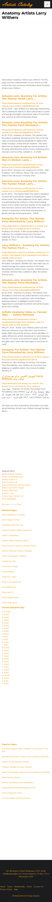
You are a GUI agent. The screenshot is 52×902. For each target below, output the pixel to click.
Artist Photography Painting (14, 556)
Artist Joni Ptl (7, 592)
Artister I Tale (8, 493)
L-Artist (5, 645)
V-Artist (5, 672)
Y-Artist (5, 681)
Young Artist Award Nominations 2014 (19, 787)
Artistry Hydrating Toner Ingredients (17, 782)
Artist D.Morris (8, 571)
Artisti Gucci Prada (10, 566)
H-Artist (5, 634)
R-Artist (5, 661)
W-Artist (6, 675)
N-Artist (5, 650)
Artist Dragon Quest (10, 597)
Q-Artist (5, 659)
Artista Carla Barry (10, 490)
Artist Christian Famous (12, 474)
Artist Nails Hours (9, 602)
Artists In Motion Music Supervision (17, 530)
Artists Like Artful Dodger (13, 487)
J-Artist (5, 639)
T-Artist (5, 667)
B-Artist (5, 617)
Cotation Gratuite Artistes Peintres (17, 767)
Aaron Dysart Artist (10, 519)
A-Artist (5, 614)
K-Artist (5, 642)
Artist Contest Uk (9, 482)
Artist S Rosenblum (10, 535)
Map (16, 889)
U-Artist (5, 670)
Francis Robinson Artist (12, 793)
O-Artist (5, 653)
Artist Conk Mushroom (11, 582)
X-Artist (5, 678)
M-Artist (5, 647)
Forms (29, 886)
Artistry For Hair (9, 561)
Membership (19, 886)
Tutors (9, 886)
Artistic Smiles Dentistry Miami (15, 540)
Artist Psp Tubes (9, 577)
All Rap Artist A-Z (9, 479)
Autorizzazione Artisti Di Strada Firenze (19, 545)
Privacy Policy (6, 889)
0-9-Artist (6, 611)
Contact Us (38, 886)
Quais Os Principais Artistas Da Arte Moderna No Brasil (26, 772)
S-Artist (5, 664)
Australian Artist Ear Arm (12, 525)
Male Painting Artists (11, 777)
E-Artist (5, 625)
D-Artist (5, 623)
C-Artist (5, 620)
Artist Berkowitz (9, 587)
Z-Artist (5, 683)
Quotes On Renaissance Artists (15, 762)
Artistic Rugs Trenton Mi (12, 496)
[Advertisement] (26, 49)
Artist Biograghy (9, 498)
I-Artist (5, 636)
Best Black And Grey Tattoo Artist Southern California (25, 756)
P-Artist (5, 656)
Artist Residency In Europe (13, 514)
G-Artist (5, 631)
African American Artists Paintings (17, 551)
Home (2, 886)
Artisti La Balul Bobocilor (12, 476)
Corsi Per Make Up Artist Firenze (16, 798)
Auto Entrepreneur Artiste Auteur (16, 485)
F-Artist (5, 628)
